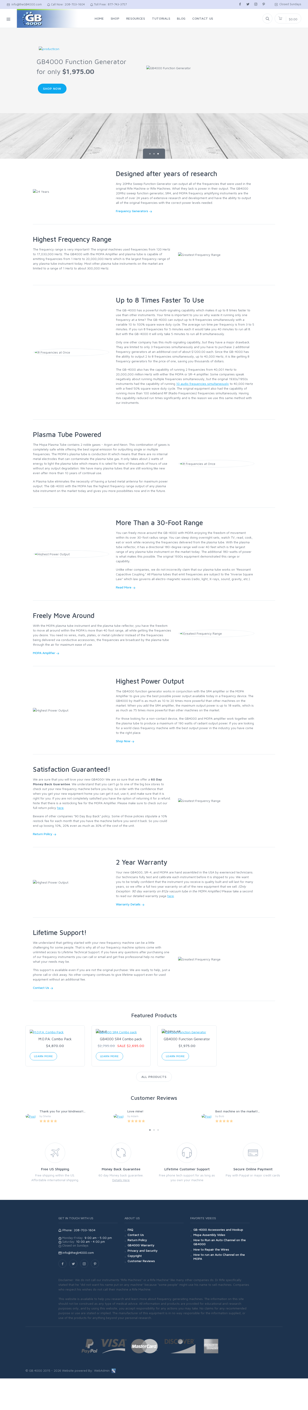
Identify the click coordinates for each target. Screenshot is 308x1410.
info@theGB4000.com (26, 4)
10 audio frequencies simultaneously (202, 384)
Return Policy (43, 834)
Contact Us (41, 988)
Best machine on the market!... (237, 1111)
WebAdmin (102, 1370)
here (60, 808)
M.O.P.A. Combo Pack (55, 1039)
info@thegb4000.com (78, 1252)
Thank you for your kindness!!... (62, 1111)
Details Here (121, 1180)
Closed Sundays (289, 4)
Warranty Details (128, 904)
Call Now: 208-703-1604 (67, 4)
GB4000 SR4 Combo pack (121, 1039)
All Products (154, 1077)
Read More (124, 587)
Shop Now (52, 88)
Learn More (43, 1056)
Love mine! (135, 1111)
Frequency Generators (132, 211)
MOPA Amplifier (44, 653)
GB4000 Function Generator (187, 1039)
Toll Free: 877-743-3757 (110, 4)
